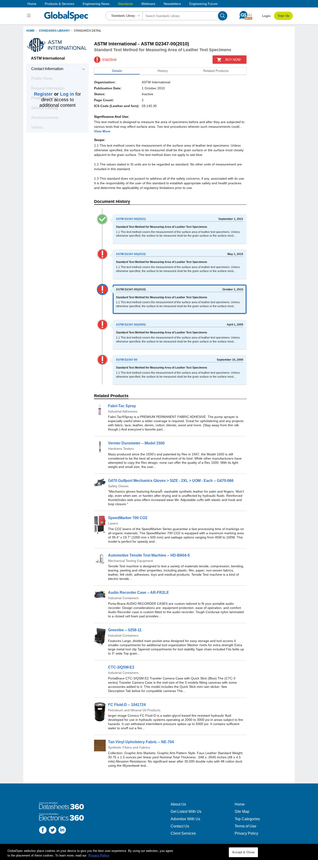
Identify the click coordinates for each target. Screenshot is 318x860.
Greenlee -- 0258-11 (125, 630)
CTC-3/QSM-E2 (121, 667)
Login (266, 16)
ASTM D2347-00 (126, 359)
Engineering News (96, 4)
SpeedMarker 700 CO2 (127, 518)
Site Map (242, 811)
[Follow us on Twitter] (52, 830)
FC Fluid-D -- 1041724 (127, 705)
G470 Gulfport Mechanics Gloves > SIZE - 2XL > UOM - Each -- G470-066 (170, 481)
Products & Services (59, 4)
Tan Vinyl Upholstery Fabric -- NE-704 (141, 742)
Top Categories (247, 819)
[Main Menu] (29, 15)
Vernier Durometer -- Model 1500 (136, 443)
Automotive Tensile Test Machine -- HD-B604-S (149, 555)
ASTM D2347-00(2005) (131, 324)
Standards (125, 4)
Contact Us (180, 826)
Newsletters (172, 4)
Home (31, 4)
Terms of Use (245, 826)
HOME (30, 30)
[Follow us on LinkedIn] (62, 830)
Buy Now (233, 59)
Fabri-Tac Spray (122, 406)
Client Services (183, 833)
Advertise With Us (185, 819)
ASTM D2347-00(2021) (131, 219)
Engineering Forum (203, 4)
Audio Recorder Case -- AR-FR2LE (138, 593)
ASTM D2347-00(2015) (131, 254)
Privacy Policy (246, 833)
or (54, 94)
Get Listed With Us (186, 811)
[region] (159, 852)
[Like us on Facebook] (43, 830)
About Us (178, 804)
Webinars (148, 4)
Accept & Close (243, 852)
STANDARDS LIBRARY (54, 30)
